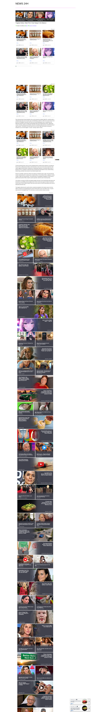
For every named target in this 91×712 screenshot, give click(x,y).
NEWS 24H (21, 3)
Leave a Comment (32, 25)
